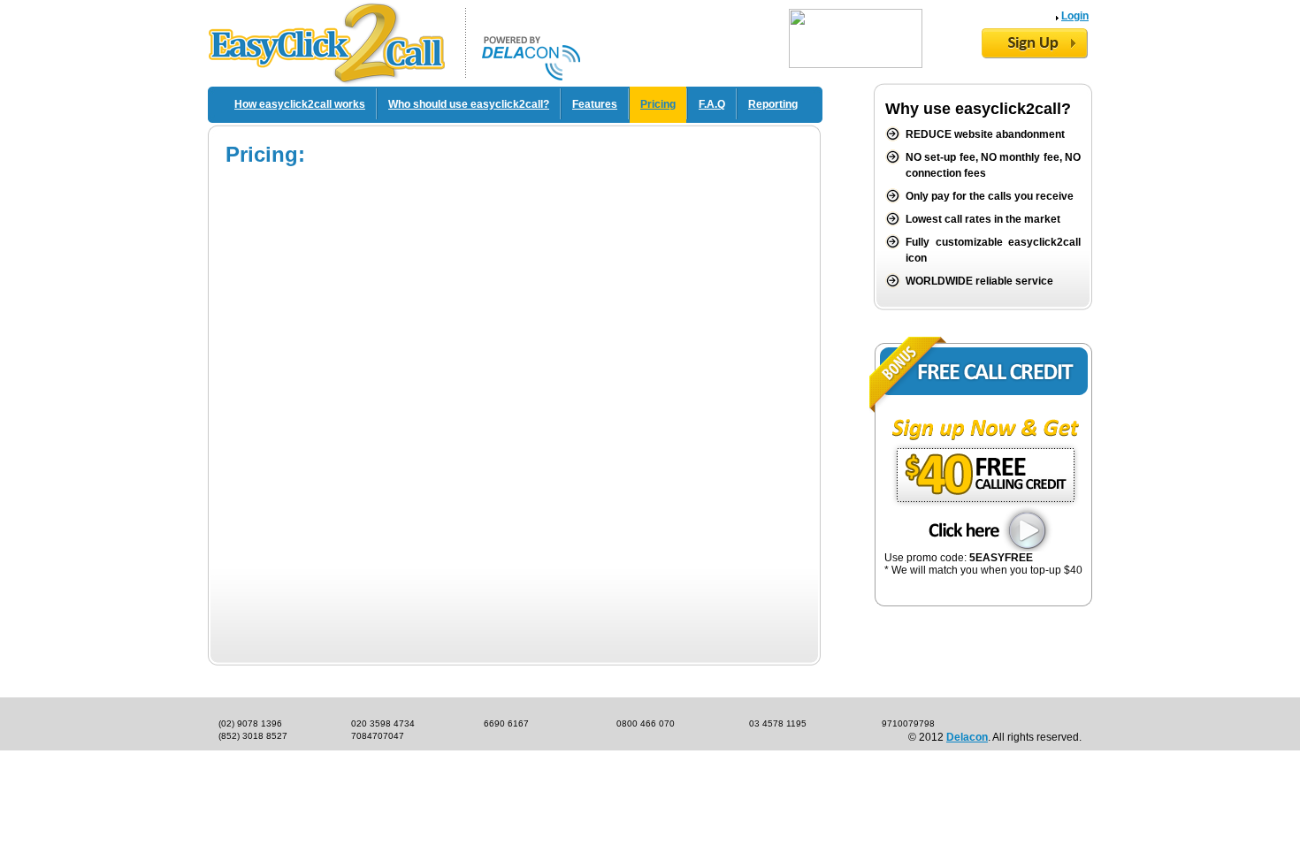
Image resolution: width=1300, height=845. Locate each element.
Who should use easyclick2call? (468, 104)
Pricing (658, 104)
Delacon (967, 737)
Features (594, 104)
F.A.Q (712, 104)
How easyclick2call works (299, 104)
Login (1075, 16)
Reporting (773, 104)
